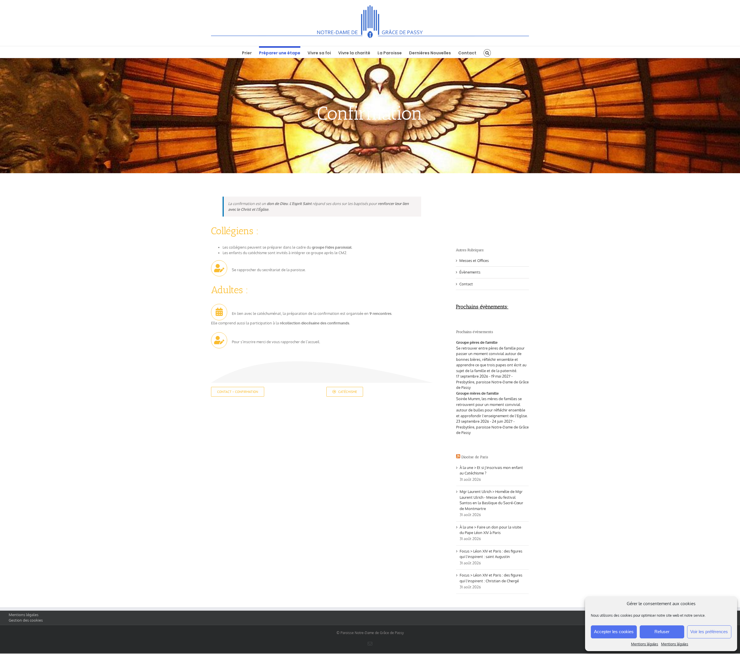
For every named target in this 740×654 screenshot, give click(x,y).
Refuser (661, 631)
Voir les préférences (709, 631)
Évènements (469, 272)
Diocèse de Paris (474, 457)
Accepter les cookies (614, 631)
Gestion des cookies (26, 620)
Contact (466, 284)
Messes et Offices (474, 260)
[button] (487, 52)
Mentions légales (644, 644)
